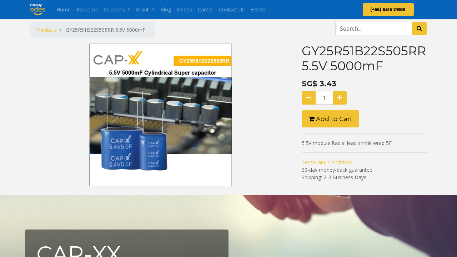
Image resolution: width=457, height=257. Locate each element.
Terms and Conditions (327, 162)
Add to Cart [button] (333, 118)
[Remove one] (309, 98)
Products (46, 29)
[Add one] (340, 98)
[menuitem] (64, 9)
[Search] (419, 28)
